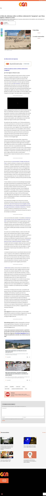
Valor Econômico (16, 83)
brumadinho (12, 386)
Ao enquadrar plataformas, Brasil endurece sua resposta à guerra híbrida (30, 461)
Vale (26, 388)
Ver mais (44, 432)
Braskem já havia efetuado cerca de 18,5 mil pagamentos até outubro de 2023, (17, 219)
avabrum (6, 386)
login (5, 404)
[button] (2, 29)
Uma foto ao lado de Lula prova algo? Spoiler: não (5, 460)
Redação (6, 22)
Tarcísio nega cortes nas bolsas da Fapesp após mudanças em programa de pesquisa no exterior (6, 447)
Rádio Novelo (7, 267)
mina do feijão (7, 388)
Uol (9, 83)
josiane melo (18, 386)
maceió (23, 386)
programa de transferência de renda (17, 388)
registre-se (13, 404)
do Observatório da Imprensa (11, 59)
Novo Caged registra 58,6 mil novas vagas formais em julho (30, 446)
